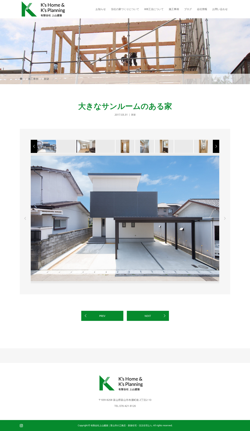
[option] (46, 146)
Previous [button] (25, 218)
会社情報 (202, 9)
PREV (102, 316)
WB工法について (154, 9)
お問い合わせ (220, 9)
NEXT (148, 316)
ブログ (188, 9)
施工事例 (174, 9)
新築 (133, 114)
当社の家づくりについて (125, 9)
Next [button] (225, 218)
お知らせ (101, 9)
